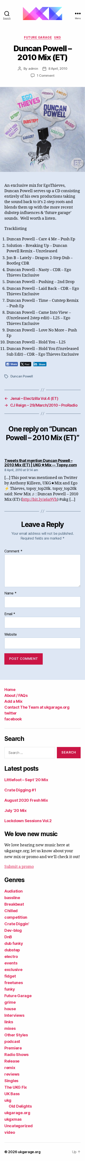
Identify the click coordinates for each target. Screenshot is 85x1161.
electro (11, 956)
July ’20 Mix (15, 810)
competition (15, 917)
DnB (8, 937)
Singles (11, 1080)
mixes (10, 1028)
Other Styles (16, 1035)
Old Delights (20, 1106)
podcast (12, 1041)
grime (10, 1002)
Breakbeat (14, 904)
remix (9, 1067)
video (9, 1132)
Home (9, 689)
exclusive (13, 969)
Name (10, 593)
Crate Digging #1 (20, 790)
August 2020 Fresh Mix (26, 800)
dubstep (12, 950)
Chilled (11, 910)
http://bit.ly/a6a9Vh (39, 499)
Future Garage (38, 37)
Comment (13, 551)
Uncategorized (18, 1126)
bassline (12, 897)
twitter (10, 713)
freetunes (13, 982)
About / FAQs (15, 695)
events (10, 963)
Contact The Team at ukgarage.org (36, 707)
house (10, 1009)
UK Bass (12, 1093)
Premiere (13, 1048)
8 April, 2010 (57, 68)
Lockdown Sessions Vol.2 (28, 820)
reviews (11, 1074)
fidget (10, 976)
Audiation (13, 891)
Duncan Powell (21, 376)
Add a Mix (13, 701)
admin (33, 68)
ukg (57, 37)
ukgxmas (13, 1119)
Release (11, 1061)
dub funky (13, 943)
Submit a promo (19, 866)
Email (9, 614)
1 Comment (45, 75)
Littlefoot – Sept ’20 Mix (26, 779)
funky (9, 989)
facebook (13, 719)
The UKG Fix (15, 1087)
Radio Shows (16, 1054)
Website (10, 635)
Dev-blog (13, 930)
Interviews (14, 1015)
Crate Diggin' (16, 924)
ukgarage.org (17, 1112)
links (8, 1022)
